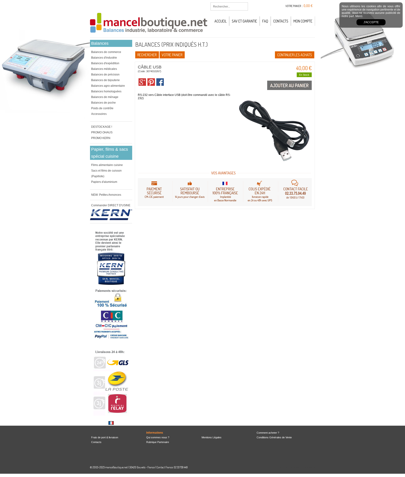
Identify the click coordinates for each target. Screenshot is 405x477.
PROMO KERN (100, 138)
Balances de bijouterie (105, 80)
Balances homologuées (106, 91)
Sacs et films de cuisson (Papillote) (106, 173)
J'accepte (371, 22)
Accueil (220, 21)
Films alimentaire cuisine (107, 165)
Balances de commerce (106, 52)
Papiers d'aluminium (104, 182)
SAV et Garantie (244, 21)
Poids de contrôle (102, 108)
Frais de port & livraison (104, 437)
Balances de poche (103, 102)
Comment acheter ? (268, 432)
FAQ (265, 21)
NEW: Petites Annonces (106, 194)
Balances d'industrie (104, 57)
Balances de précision (105, 74)
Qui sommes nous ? (157, 437)
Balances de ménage (104, 97)
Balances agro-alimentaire (108, 85)
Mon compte (302, 21)
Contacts (280, 21)
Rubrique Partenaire (157, 442)
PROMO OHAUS (101, 132)
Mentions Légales (211, 437)
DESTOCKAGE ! (101, 126)
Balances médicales (104, 69)
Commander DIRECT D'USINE (110, 205)
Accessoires (99, 114)
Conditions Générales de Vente (274, 437)
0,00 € (308, 6)
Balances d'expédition (105, 63)
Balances (100, 43)
